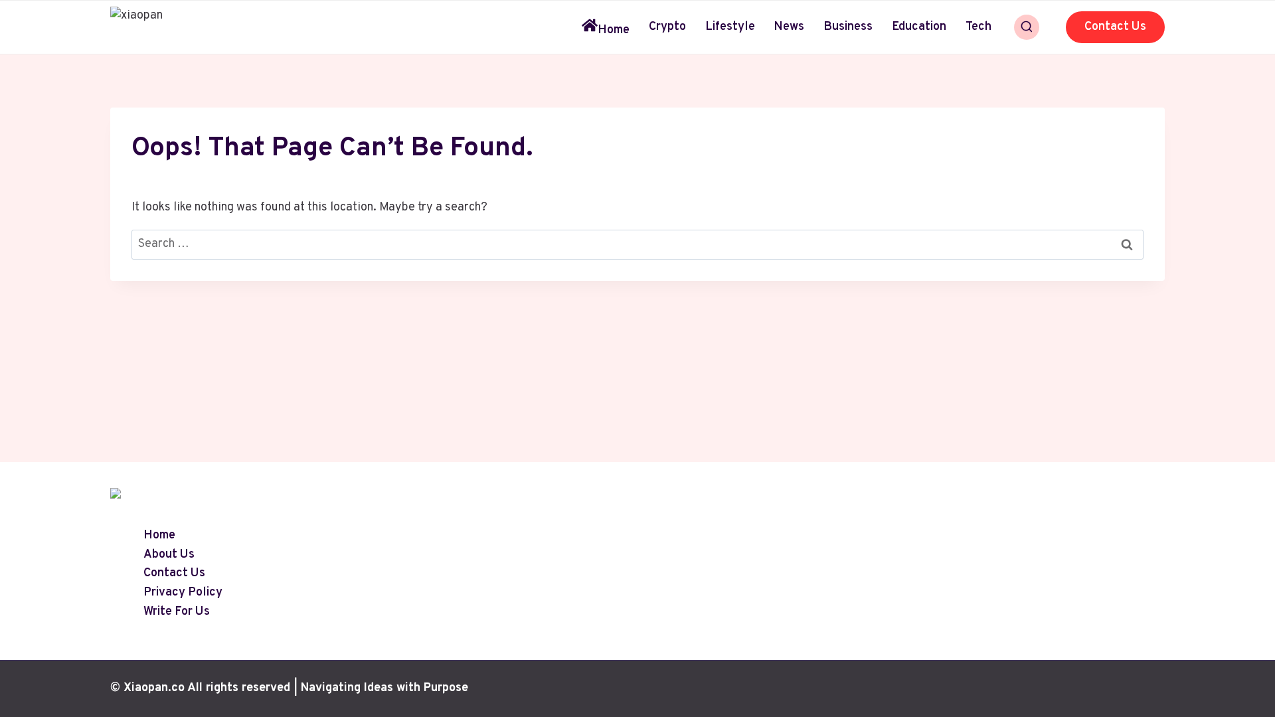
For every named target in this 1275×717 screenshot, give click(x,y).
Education (919, 27)
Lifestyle (730, 27)
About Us (169, 554)
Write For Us (176, 611)
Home (614, 30)
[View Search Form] (1026, 27)
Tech (978, 27)
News (789, 27)
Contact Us (1115, 27)
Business (848, 27)
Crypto (667, 27)
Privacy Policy (182, 593)
